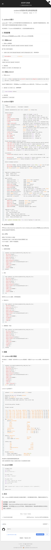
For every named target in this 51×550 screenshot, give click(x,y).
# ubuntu (29, 513)
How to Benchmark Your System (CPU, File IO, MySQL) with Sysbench (20, 227)
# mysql (25, 513)
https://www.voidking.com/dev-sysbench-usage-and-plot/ (22, 504)
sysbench (4, 23)
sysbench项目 (17, 36)
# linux (21, 513)
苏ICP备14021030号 (18, 547)
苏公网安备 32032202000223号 (31, 547)
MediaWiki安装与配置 (7, 517)
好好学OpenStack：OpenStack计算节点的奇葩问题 (37, 517)
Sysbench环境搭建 (8, 36)
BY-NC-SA (17, 506)
